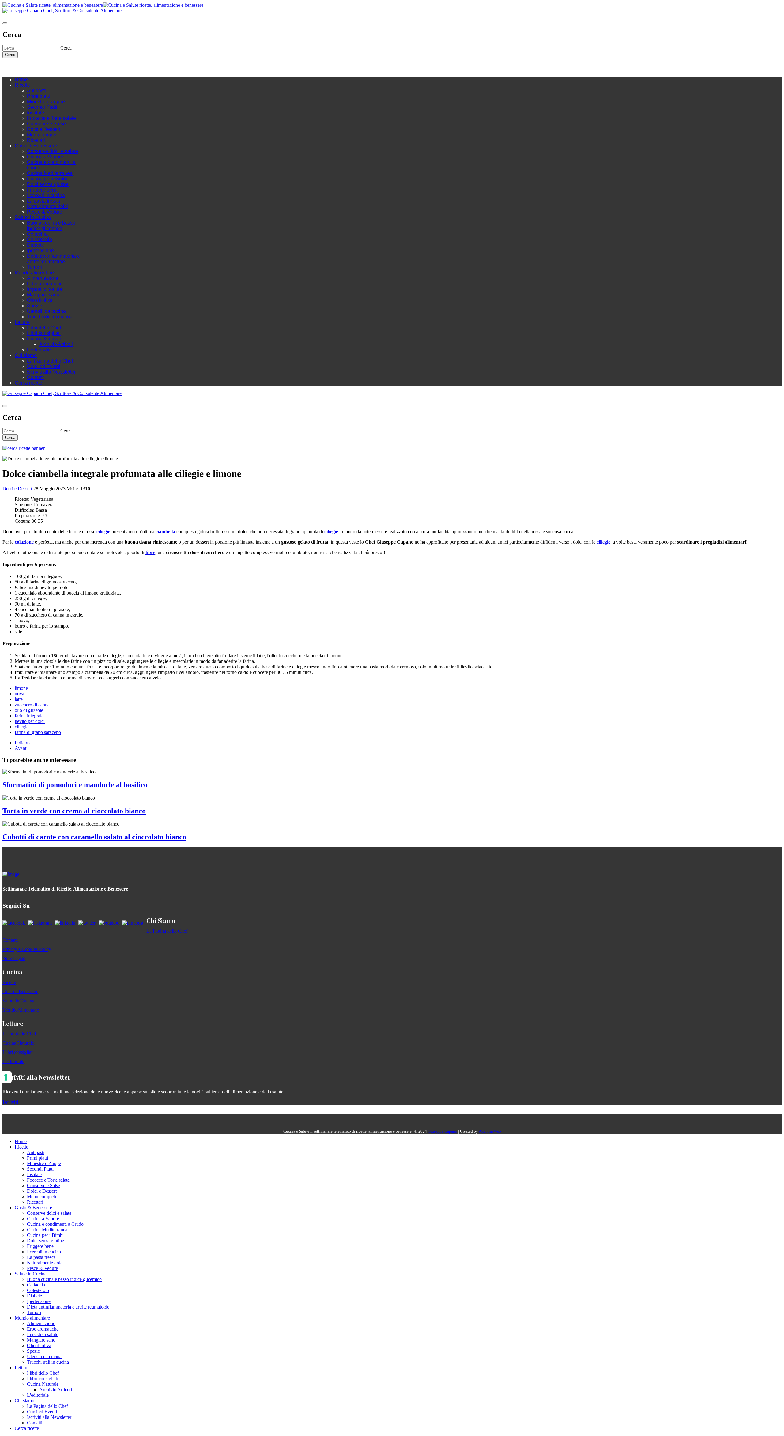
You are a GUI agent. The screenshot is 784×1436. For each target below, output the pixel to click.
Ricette (22, 85)
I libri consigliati (44, 333)
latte (19, 699)
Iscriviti (10, 1102)
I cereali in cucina (46, 195)
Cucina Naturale (44, 338)
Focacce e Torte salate (51, 118)
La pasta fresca (43, 200)
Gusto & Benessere (36, 145)
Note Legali (13, 958)
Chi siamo (26, 355)
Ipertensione (40, 250)
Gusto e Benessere (20, 991)
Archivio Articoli (56, 344)
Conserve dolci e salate (52, 151)
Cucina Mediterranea (50, 173)
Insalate (35, 112)
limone (21, 688)
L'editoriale (39, 349)
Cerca (10, 54)
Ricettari (36, 140)
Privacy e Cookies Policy (26, 949)
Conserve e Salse (46, 123)
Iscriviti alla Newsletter (51, 371)
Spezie (34, 305)
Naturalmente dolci (47, 206)
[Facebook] (24, 67)
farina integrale (29, 715)
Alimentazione (42, 278)
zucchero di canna (32, 704)
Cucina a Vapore (45, 156)
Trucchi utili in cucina (50, 316)
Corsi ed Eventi (43, 366)
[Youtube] (36, 67)
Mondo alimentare (34, 272)
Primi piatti (38, 96)
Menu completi (43, 134)
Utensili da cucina (46, 311)
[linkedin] (42, 67)
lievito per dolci (30, 721)
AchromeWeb (490, 1131)
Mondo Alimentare (20, 1009)
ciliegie (21, 726)
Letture (22, 322)
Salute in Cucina (33, 217)
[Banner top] (62, 10)
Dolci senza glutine (48, 184)
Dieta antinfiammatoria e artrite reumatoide (53, 258)
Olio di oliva (40, 300)
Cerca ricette (28, 383)
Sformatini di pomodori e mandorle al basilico (75, 785)
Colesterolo (39, 239)
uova (19, 693)
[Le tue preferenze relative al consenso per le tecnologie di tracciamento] (6, 1077)
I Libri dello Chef (19, 1033)
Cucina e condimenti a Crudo (55, 1224)
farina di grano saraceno (38, 732)
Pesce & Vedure (44, 212)
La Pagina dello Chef (50, 360)
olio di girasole (29, 710)
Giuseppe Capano (442, 1131)
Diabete (35, 245)
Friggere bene (42, 189)
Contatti (35, 377)
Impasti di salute (44, 289)
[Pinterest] (48, 67)
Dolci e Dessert (43, 129)
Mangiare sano (43, 294)
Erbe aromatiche (45, 283)
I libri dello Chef (44, 327)
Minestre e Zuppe (46, 101)
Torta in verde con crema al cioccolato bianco (74, 811)
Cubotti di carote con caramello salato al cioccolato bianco (94, 837)
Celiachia (37, 234)
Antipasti (36, 90)
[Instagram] (30, 67)
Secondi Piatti (42, 107)
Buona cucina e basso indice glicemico (51, 225)
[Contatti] (18, 67)
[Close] (4, 23)
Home (21, 79)
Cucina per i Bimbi (47, 178)
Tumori (34, 267)
